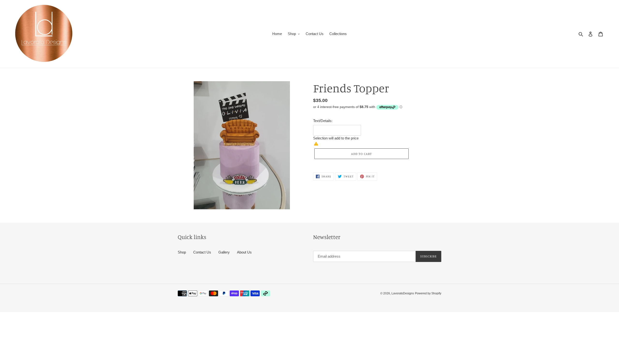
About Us (244, 252)
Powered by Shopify (428, 293)
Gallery (224, 252)
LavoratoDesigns (402, 293)
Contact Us (202, 252)
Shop (182, 252)
